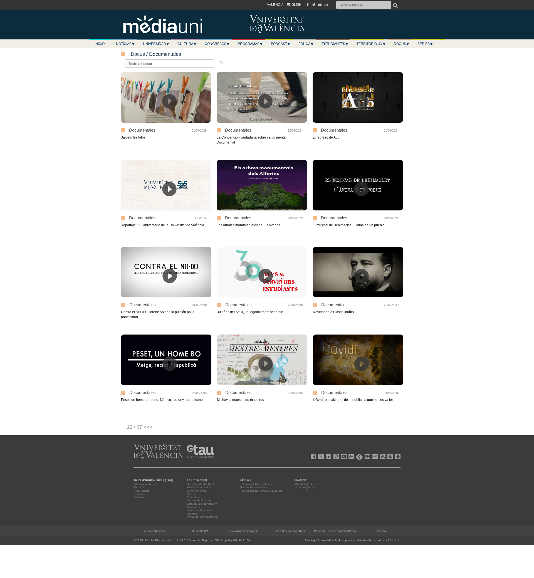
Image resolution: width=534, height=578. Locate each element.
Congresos (217, 44)
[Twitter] (314, 5)
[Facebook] (308, 5)
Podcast (280, 44)
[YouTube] (320, 5)
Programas (250, 44)
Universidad (156, 44)
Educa (305, 44)
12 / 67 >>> (140, 427)
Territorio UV (371, 44)
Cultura (186, 44)
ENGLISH (294, 5)
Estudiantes (335, 44)
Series (424, 44)
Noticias (125, 44)
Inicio (100, 43)
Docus (401, 44)
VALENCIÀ (275, 5)
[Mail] (326, 5)
